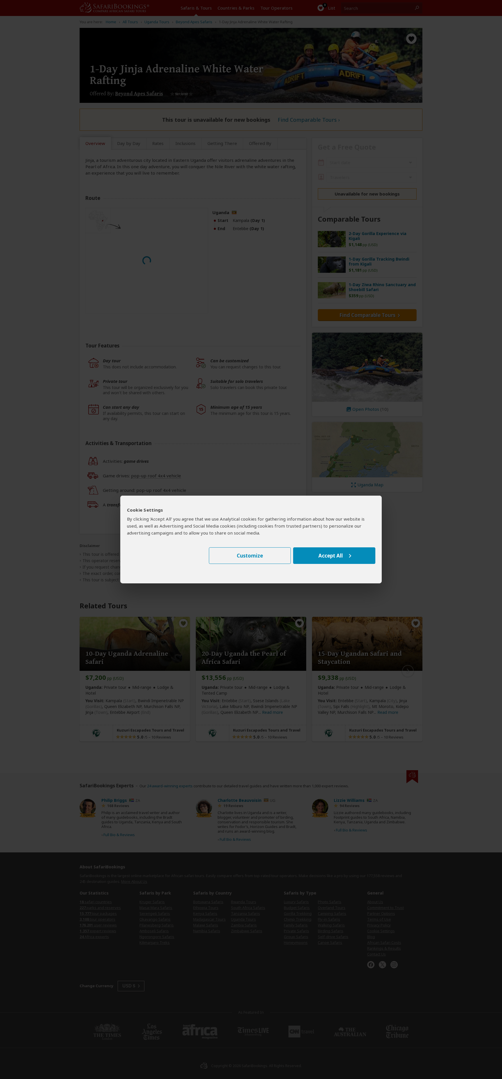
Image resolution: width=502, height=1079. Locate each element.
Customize (250, 555)
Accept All (330, 555)
